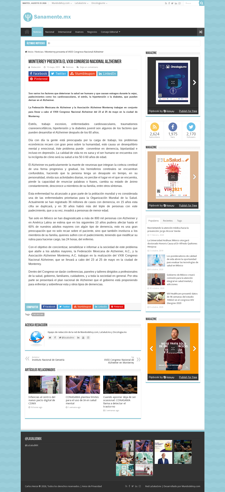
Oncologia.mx (98, 3)
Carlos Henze (31, 486)
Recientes (168, 220)
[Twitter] (172, 3)
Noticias (37, 32)
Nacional (49, 32)
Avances (79, 32)
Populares (154, 220)
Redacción (36, 67)
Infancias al (53, 43)
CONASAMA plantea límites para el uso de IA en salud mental (82, 400)
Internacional (64, 32)
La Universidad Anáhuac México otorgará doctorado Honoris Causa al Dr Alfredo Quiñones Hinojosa (172, 243)
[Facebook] (169, 3)
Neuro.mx (38, 314)
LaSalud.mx (80, 3)
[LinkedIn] (176, 3)
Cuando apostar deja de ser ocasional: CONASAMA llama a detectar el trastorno (119, 401)
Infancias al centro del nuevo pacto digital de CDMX (41, 400)
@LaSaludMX (33, 439)
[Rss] (166, 3)
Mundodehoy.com (61, 3)
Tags (179, 220)
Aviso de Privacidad (92, 486)
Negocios (92, 32)
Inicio (27, 31)
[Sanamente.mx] (47, 16)
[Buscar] (201, 3)
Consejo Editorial (109, 32)
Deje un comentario (89, 67)
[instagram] (179, 3)
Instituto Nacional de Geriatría (48, 358)
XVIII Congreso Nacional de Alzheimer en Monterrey (119, 360)
